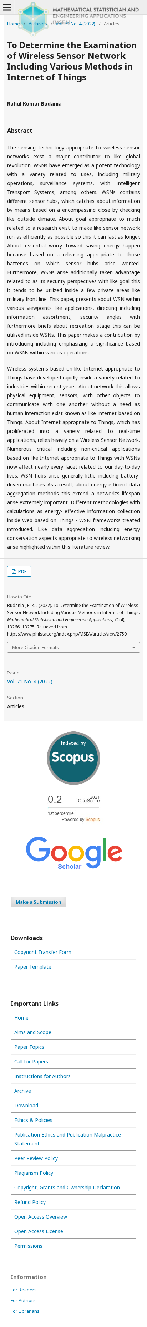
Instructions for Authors (42, 1076)
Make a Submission (38, 902)
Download (26, 1105)
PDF (21, 571)
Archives (38, 23)
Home (13, 23)
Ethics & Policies (33, 1120)
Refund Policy (30, 1202)
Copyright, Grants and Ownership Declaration (67, 1187)
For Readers (24, 1289)
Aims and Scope (32, 1032)
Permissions (28, 1245)
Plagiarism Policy (33, 1172)
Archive (22, 1090)
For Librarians (25, 1311)
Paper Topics (29, 1046)
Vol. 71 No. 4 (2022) (75, 23)
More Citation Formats (35, 647)
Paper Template (32, 966)
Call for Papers (31, 1061)
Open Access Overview (40, 1216)
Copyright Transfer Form (42, 952)
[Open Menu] (7, 7)
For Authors (23, 1300)
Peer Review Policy (36, 1158)
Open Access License (38, 1231)
